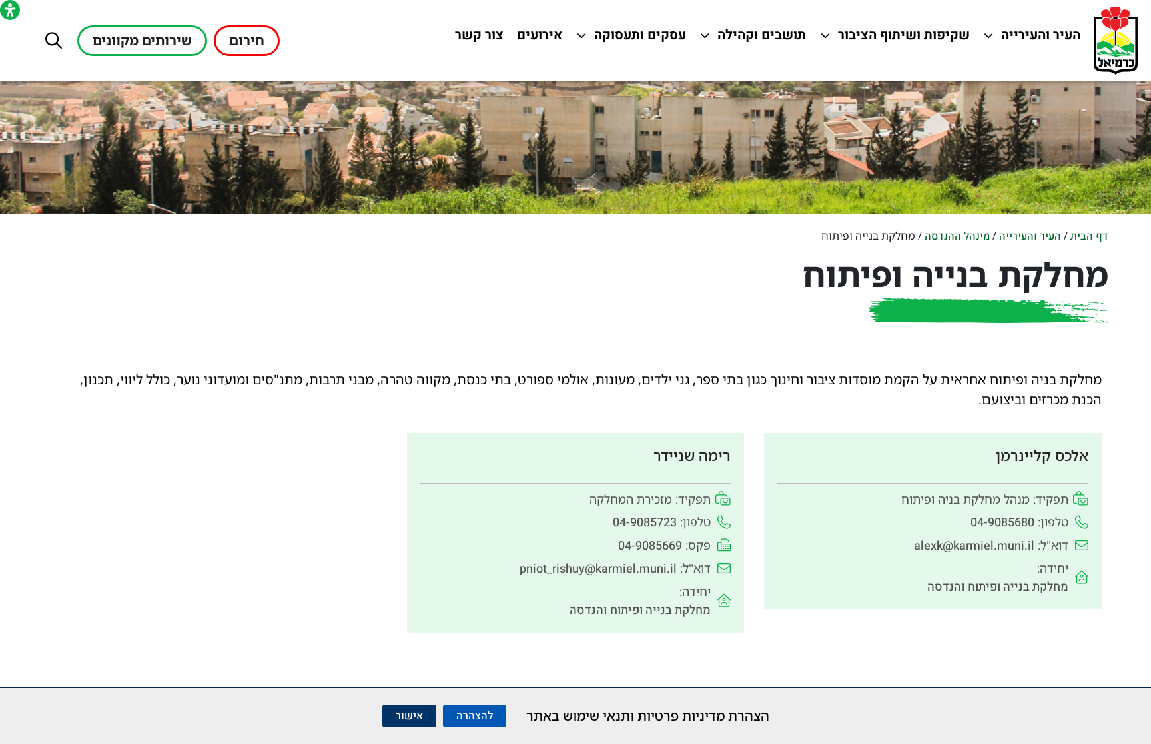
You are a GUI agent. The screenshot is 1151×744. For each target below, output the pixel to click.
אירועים (536, 38)
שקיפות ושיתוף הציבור (904, 38)
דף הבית (1089, 236)
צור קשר (476, 38)
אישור (409, 716)
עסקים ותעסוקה (638, 38)
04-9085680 (1002, 523)
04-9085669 (650, 546)
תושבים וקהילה (758, 38)
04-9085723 (645, 523)
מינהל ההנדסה (957, 236)
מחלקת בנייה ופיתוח (1018, 587)
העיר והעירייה (1032, 38)
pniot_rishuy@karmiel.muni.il (598, 569)
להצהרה (474, 716)
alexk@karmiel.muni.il (974, 546)
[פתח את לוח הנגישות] (10, 10)
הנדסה (944, 587)
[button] (54, 40)
